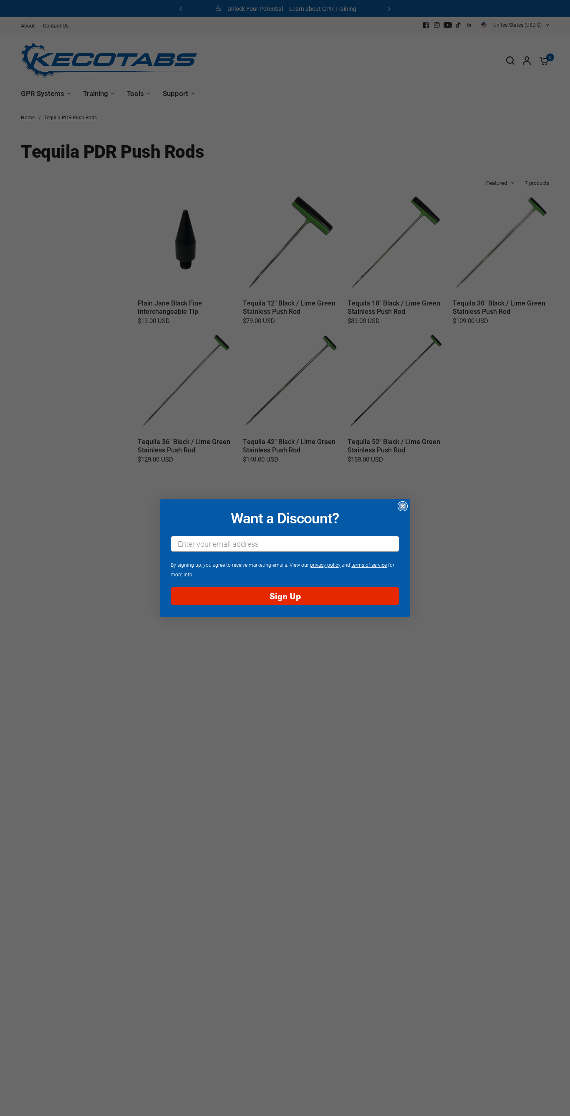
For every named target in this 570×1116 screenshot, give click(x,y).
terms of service (369, 564)
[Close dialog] (402, 506)
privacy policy (325, 564)
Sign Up (285, 596)
